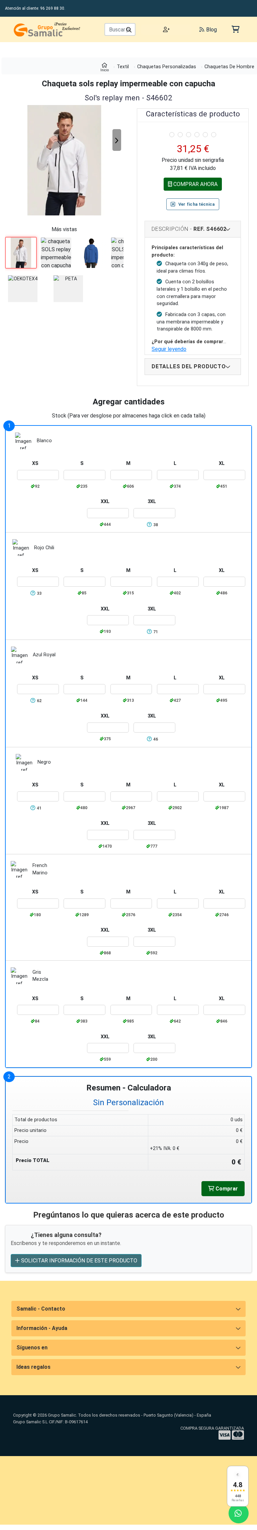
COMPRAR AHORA (195, 184)
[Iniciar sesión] (166, 29)
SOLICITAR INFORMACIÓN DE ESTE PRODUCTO (78, 1260)
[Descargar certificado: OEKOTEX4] (25, 289)
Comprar (226, 1188)
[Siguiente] (116, 140)
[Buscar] (129, 29)
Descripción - (189, 229)
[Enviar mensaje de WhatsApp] (239, 1513)
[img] (171, 134)
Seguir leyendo (169, 349)
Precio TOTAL (33, 1160)
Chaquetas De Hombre (229, 67)
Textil (123, 67)
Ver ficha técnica (196, 204)
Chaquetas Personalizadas (166, 67)
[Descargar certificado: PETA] (71, 289)
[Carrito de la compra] (235, 29)
